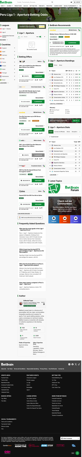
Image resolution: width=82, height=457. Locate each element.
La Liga (28, 382)
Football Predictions (57, 398)
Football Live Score (56, 401)
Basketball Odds (5, 382)
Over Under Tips (56, 387)
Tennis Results (55, 410)
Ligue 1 (28, 389)
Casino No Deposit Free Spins (34, 408)
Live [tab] (22, 36)
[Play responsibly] (34, 445)
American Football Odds (7, 385)
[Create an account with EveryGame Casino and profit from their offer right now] (24, 185)
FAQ (2, 429)
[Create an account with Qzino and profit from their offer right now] (24, 209)
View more (38, 180)
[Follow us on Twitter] (76, 364)
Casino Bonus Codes (32, 401)
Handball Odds (5, 389)
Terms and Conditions (6, 421)
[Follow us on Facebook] (73, 364)
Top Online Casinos (31, 398)
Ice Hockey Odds (5, 387)
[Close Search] (52, 2)
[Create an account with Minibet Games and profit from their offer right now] (24, 134)
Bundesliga (29, 387)
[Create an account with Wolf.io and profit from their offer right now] (24, 81)
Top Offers (4, 398)
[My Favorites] (71, 2)
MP (67, 71)
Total (75, 142)
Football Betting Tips (57, 377)
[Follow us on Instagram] (69, 364)
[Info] (77, 453)
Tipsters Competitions (57, 415)
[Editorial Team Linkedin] (44, 304)
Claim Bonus (38, 76)
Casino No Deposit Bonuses (33, 405)
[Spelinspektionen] (74, 445)
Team (53, 71)
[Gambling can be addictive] (21, 445)
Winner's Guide (5, 426)
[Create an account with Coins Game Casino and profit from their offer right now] (24, 106)
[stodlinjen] (60, 445)
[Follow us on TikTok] (79, 364)
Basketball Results (56, 413)
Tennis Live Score (56, 403)
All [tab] (18, 36)
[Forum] (64, 188)
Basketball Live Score (57, 405)
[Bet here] (54, 54)
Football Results (56, 408)
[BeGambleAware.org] (7, 445)
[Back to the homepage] (6, 2)
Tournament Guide (6, 424)
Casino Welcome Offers (32, 403)
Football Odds (4, 377)
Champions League (31, 377)
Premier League (31, 380)
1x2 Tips (54, 380)
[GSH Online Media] (7, 452)
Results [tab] (25, 36)
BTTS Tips (54, 385)
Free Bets (3, 401)
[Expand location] (14, 48)
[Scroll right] (80, 132)
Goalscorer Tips (56, 382)
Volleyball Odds (5, 392)
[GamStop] (47, 445)
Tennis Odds (4, 380)
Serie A (28, 385)
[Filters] (44, 36)
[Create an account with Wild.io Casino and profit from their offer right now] (24, 160)
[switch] (39, 36)
